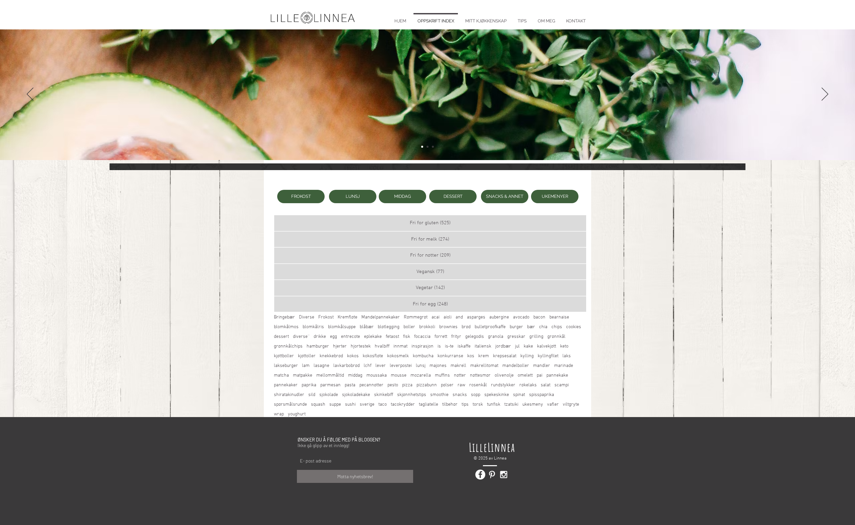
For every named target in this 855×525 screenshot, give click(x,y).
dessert (281, 337)
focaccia (422, 337)
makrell (458, 366)
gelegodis (474, 337)
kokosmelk (398, 356)
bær (531, 327)
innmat (400, 346)
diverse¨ (301, 337)
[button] (522, 18)
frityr (456, 337)
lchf (367, 366)
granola (495, 337)
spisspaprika (541, 395)
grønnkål (556, 337)
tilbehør (450, 404)
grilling (536, 337)
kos (470, 356)
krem (483, 356)
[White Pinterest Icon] (492, 475)
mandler (541, 366)
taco (382, 404)
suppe (335, 404)
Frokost (326, 317)
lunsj (420, 366)
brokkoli (427, 327)
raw (461, 385)
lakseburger (286, 366)
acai (436, 317)
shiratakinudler (289, 395)
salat (545, 385)
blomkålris (313, 327)
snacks (460, 395)
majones (438, 366)
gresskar (516, 337)
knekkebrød (331, 356)
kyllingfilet (548, 356)
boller (409, 327)
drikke (320, 337)
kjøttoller (307, 356)
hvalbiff (382, 346)
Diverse (306, 317)
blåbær (367, 327)
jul (517, 346)
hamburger (318, 346)
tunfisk (493, 404)
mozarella (420, 375)
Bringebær (284, 317)
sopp (475, 395)
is (439, 346)
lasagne (321, 366)
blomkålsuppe (342, 327)
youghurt (297, 414)
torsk (478, 404)
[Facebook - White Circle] (480, 475)
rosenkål (478, 385)
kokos (353, 356)
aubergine (499, 317)
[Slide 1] (422, 147)
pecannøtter (371, 385)
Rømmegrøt (416, 317)
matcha (281, 375)
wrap (279, 414)
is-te (449, 346)
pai (539, 375)
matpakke (302, 375)
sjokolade (328, 395)
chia (543, 327)
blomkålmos (286, 327)
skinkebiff (383, 395)
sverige (367, 404)
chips (556, 327)
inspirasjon (422, 346)
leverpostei (401, 366)
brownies (448, 327)
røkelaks (528, 385)
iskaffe (464, 346)
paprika (309, 385)
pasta (350, 385)
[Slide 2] (427, 147)
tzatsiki (511, 404)
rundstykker (503, 385)
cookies (573, 327)
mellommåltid (330, 375)
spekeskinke (496, 395)
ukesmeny (532, 404)
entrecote (350, 337)
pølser (447, 385)
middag (355, 375)
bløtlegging (388, 327)
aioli (448, 317)
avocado (521, 317)
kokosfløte (373, 356)
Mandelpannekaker (380, 317)
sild (311, 395)
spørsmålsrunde (290, 404)
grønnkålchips (288, 346)
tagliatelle (428, 404)
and (459, 317)
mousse (398, 375)
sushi (350, 404)
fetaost (392, 337)
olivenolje (504, 375)
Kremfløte (347, 317)
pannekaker (286, 385)
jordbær (503, 346)
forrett (441, 337)
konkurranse (450, 356)
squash (318, 404)
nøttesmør (480, 375)
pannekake (557, 375)
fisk (406, 337)
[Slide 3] (433, 147)
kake (528, 346)
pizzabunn (426, 385)
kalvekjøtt (546, 346)
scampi (561, 385)
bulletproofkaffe (490, 327)
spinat (519, 395)
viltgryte (571, 404)
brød (466, 327)
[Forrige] (30, 95)
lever (380, 366)
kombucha (423, 356)
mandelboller (515, 366)
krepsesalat (504, 356)
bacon (539, 317)
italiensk (483, 346)
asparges (476, 317)
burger (516, 327)
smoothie (439, 395)
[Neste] (825, 95)
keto (564, 346)
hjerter (340, 346)
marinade (563, 366)
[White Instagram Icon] (504, 475)
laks (566, 356)
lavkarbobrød (346, 366)
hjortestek (361, 346)
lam (306, 366)
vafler (553, 404)
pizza (407, 385)
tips (465, 404)
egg (333, 337)
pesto (392, 385)
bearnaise (559, 317)
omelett (525, 375)
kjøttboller (284, 356)
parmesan (330, 385)
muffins (442, 375)
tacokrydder (403, 404)
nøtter (460, 375)
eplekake (373, 337)
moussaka (376, 375)
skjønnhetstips (411, 395)
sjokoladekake (356, 395)
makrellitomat (484, 366)
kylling (527, 356)
